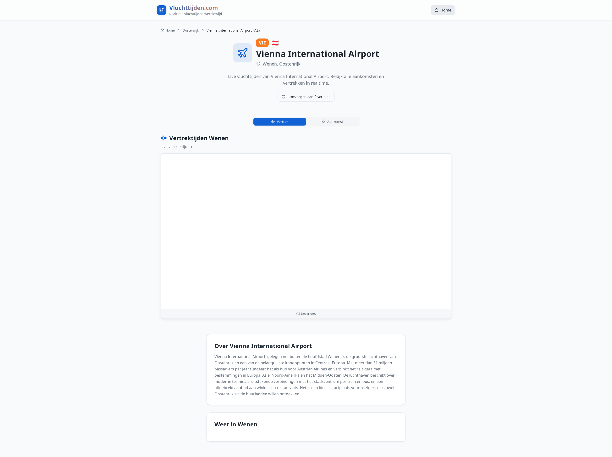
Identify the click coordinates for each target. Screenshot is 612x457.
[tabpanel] (306, 226)
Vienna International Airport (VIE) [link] (233, 30)
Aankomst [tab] (335, 121)
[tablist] (306, 122)
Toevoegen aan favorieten (310, 96)
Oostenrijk (190, 30)
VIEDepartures (306, 314)
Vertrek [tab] (282, 121)
